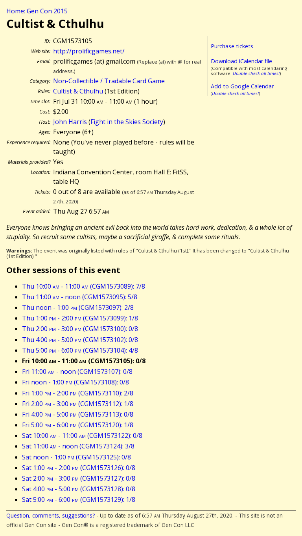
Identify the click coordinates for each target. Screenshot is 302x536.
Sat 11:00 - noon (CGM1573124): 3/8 (78, 446)
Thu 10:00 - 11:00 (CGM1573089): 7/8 (83, 286)
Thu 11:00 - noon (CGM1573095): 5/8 (79, 297)
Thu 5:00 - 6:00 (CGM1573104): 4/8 (80, 350)
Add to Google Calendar (242, 86)
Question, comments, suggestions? (50, 515)
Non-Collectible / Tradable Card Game (109, 81)
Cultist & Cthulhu (78, 91)
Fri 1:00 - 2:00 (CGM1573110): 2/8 (77, 393)
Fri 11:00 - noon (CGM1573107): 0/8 (77, 371)
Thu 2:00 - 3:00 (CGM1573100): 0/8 (80, 328)
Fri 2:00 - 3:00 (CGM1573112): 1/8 (77, 403)
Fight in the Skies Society (126, 121)
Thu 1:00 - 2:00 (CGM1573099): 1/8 (80, 318)
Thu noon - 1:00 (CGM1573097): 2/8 (78, 307)
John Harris (70, 121)
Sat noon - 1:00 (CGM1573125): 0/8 (76, 457)
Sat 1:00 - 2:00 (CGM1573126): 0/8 (78, 467)
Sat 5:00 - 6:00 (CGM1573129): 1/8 (78, 499)
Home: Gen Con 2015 (37, 11)
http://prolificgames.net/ (89, 51)
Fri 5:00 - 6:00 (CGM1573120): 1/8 (77, 425)
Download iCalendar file (241, 61)
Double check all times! (256, 73)
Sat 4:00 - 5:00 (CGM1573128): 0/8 (78, 489)
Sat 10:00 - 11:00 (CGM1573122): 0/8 (82, 435)
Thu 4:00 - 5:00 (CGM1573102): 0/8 (80, 339)
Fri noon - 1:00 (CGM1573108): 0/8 (75, 382)
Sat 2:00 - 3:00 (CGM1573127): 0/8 (78, 478)
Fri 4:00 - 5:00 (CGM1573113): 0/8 (77, 414)
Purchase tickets (232, 46)
